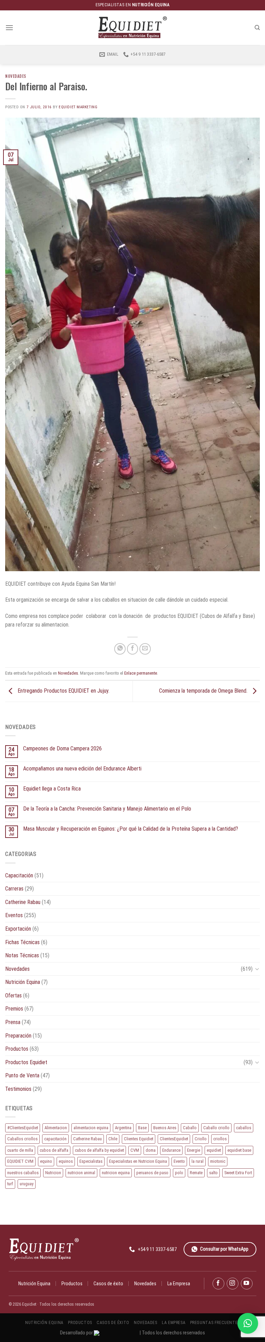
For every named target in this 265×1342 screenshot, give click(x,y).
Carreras (14, 888)
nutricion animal (81, 1172)
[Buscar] (257, 27)
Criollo (201, 1138)
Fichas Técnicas (22, 942)
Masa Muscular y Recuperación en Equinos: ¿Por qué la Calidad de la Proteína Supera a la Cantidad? (130, 828)
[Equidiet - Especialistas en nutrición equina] (132, 27)
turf (10, 1183)
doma (151, 1150)
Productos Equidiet (26, 1062)
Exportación (18, 928)
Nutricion (53, 1172)
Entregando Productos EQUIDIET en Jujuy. (62, 690)
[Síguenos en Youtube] (247, 1283)
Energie (193, 1150)
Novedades (15, 76)
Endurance (171, 1150)
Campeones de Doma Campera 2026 (62, 748)
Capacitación (19, 875)
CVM (134, 1150)
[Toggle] (257, 969)
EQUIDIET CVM (20, 1161)
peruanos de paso (152, 1172)
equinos (66, 1161)
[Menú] (9, 27)
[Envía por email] (145, 649)
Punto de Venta (22, 1075)
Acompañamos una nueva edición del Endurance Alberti (82, 768)
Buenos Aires (164, 1127)
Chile (112, 1138)
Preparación (18, 1035)
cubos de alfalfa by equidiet (99, 1150)
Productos (16, 1049)
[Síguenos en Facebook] (218, 1283)
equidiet (214, 1150)
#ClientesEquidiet (22, 1127)
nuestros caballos (23, 1172)
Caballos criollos (22, 1138)
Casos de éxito (108, 1283)
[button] (247, 1323)
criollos (220, 1138)
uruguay (26, 1183)
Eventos (14, 915)
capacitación (55, 1138)
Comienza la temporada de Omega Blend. (204, 690)
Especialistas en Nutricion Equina (138, 1161)
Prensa (12, 1022)
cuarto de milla (20, 1150)
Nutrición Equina (22, 982)
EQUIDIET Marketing (78, 107)
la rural (198, 1161)
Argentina (123, 1127)
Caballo (190, 1127)
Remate (196, 1172)
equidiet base (239, 1150)
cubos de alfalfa (54, 1150)
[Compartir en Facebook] (132, 649)
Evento (179, 1161)
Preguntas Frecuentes (215, 1322)
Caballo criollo (216, 1127)
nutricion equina (116, 1172)
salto (213, 1172)
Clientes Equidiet (138, 1138)
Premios (14, 1008)
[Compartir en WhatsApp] (120, 649)
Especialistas (90, 1161)
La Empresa (178, 1283)
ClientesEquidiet (174, 1138)
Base (142, 1127)
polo (179, 1172)
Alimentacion (56, 1127)
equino (46, 1161)
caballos (243, 1127)
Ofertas (13, 995)
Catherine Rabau (22, 902)
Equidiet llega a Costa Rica (52, 788)
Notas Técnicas (22, 955)
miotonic (217, 1161)
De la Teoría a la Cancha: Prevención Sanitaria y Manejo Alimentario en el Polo (107, 808)
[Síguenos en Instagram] (232, 1283)
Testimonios (18, 1089)
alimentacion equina (90, 1127)
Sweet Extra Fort (238, 1172)
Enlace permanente (140, 673)
